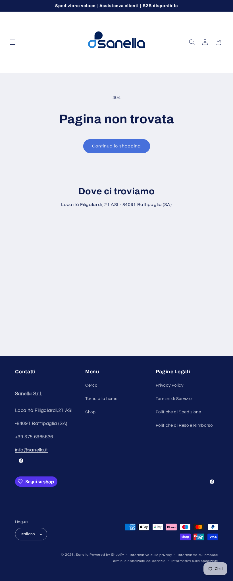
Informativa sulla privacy (151, 555)
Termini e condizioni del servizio (138, 561)
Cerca (91, 385)
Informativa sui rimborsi (198, 555)
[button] (12, 42)
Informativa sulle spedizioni (194, 561)
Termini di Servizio (174, 399)
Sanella (82, 554)
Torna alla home (101, 399)
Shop (90, 412)
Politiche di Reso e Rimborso (184, 425)
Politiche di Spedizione (178, 412)
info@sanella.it (31, 450)
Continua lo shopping (116, 146)
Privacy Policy (170, 385)
